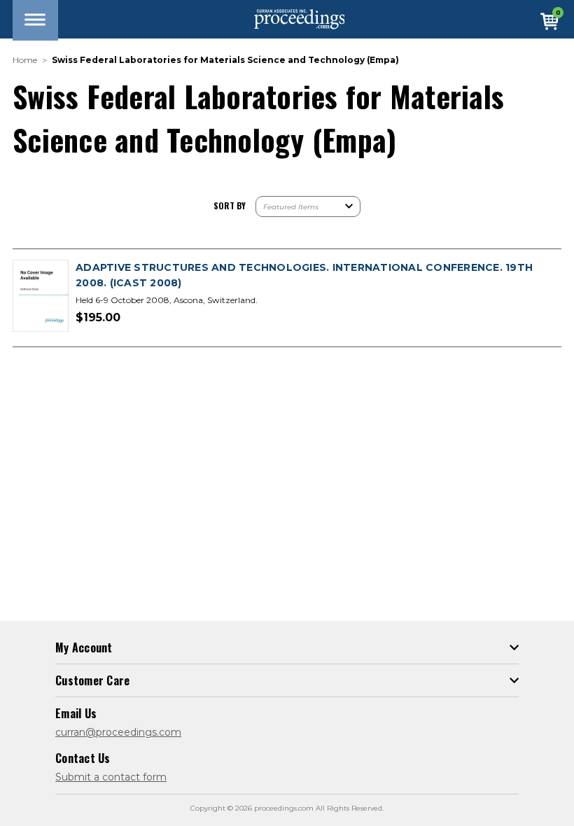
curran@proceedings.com (118, 732)
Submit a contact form (111, 777)
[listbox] (307, 206)
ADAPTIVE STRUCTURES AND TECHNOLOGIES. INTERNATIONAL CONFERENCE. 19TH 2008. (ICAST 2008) (304, 275)
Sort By (230, 205)
